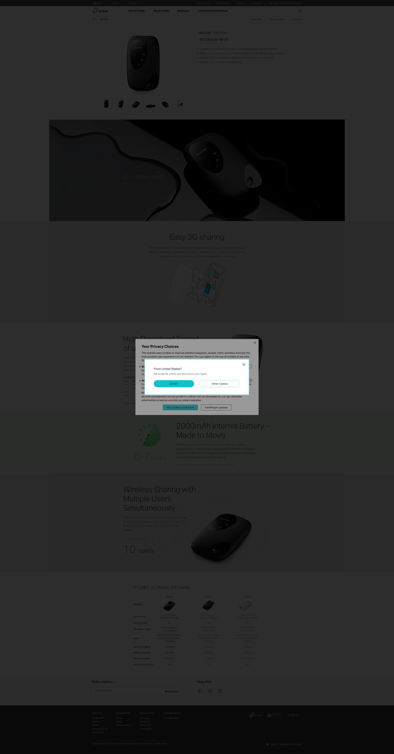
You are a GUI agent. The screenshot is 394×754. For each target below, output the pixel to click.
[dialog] (197, 377)
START (174, 383)
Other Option (219, 383)
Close (243, 364)
